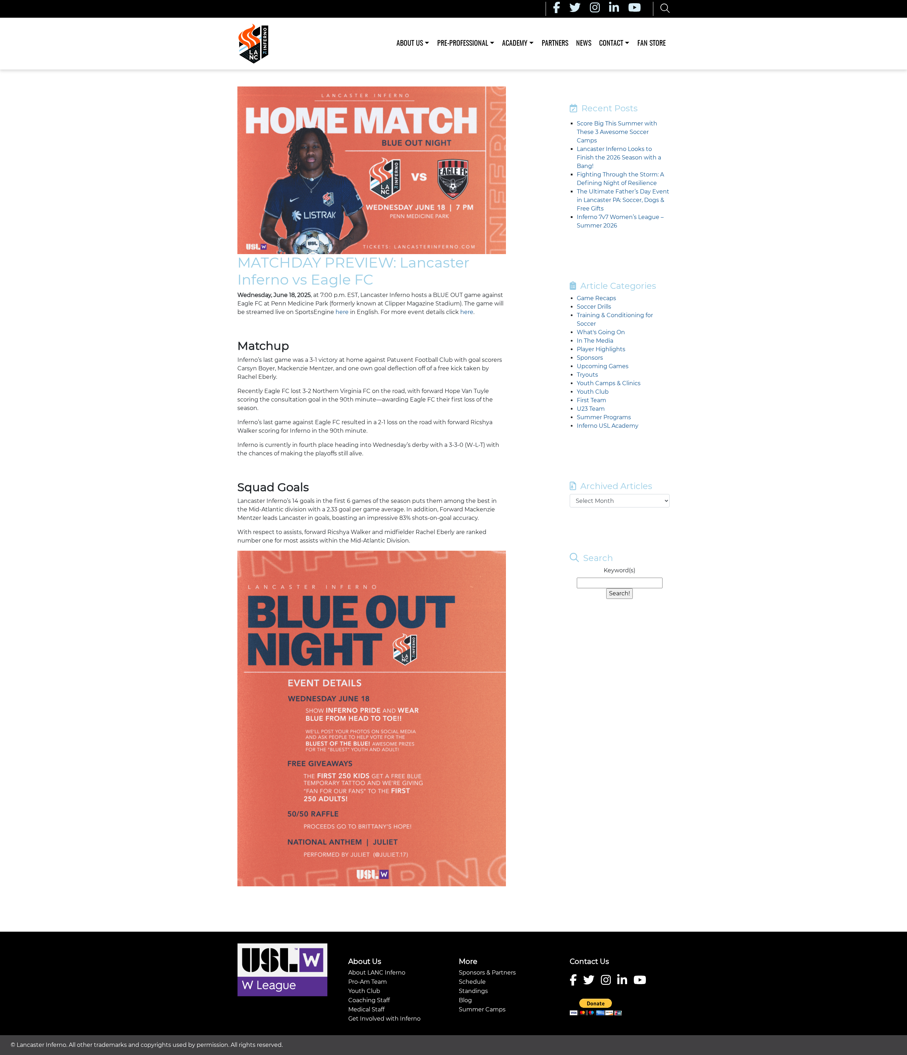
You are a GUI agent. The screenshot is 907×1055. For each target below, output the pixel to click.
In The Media (595, 340)
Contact (611, 43)
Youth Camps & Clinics (609, 383)
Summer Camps (482, 1009)
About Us (409, 43)
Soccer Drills (594, 306)
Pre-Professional (462, 43)
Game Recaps (596, 298)
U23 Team (591, 408)
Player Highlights (601, 349)
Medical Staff (366, 1009)
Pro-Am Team (367, 981)
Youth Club (593, 391)
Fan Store (651, 43)
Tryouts (587, 374)
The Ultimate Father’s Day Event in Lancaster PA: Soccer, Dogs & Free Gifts (623, 200)
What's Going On (601, 332)
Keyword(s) (619, 570)
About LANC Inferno (376, 972)
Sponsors (590, 357)
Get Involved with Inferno (384, 1018)
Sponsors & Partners (487, 972)
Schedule (472, 981)
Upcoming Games (603, 366)
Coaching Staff (369, 1000)
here (342, 312)
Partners (555, 43)
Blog (465, 1000)
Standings (473, 991)
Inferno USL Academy (607, 425)
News (583, 43)
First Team (591, 400)
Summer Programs (604, 417)
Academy (515, 43)
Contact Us (589, 961)
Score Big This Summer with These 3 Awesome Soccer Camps (617, 132)
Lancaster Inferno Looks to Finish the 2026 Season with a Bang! (619, 157)
